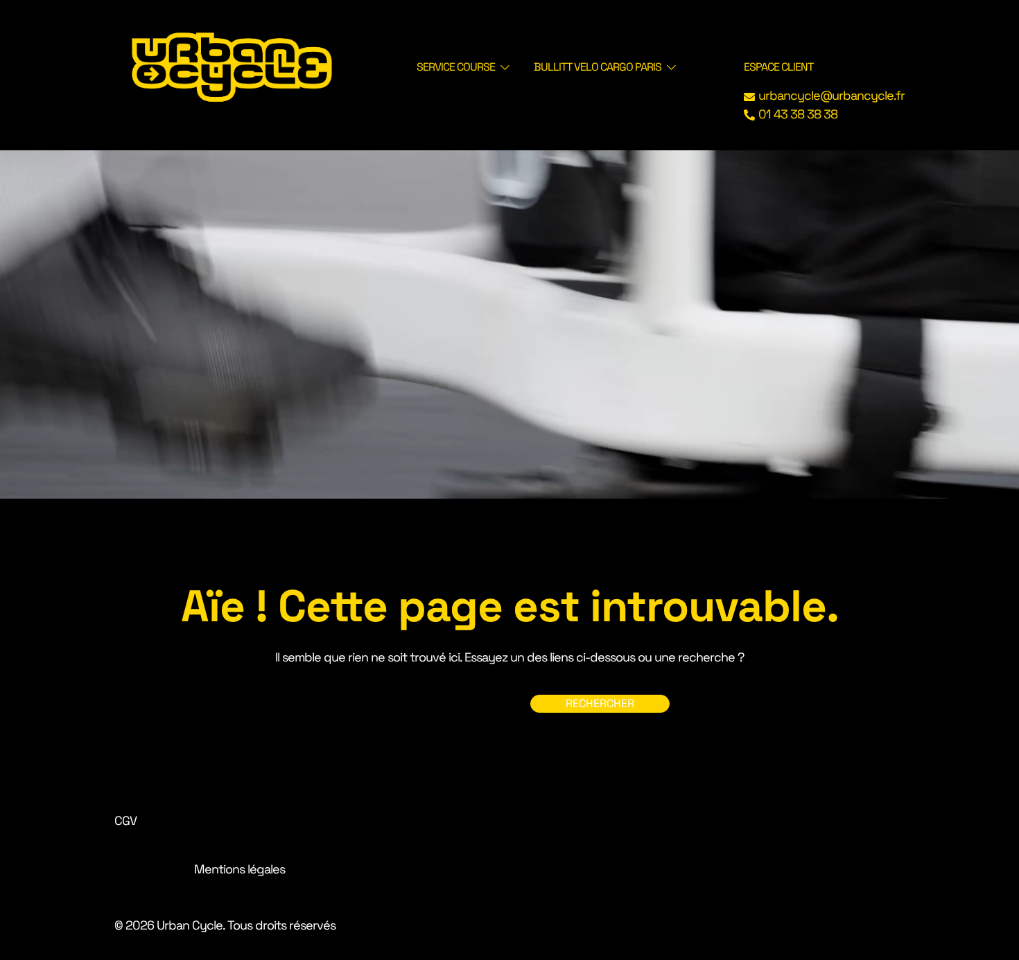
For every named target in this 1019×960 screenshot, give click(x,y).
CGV (125, 820)
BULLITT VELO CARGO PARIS (597, 67)
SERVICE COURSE (456, 67)
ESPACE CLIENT (778, 66)
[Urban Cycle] (231, 65)
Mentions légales (239, 869)
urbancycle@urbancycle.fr (831, 95)
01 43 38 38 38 (797, 114)
